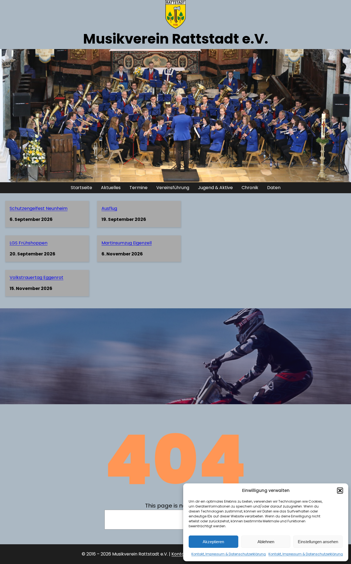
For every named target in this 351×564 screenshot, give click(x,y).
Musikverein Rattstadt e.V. (175, 39)
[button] (340, 490)
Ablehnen (265, 541)
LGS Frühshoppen (28, 243)
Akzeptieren (213, 541)
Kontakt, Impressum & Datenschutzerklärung (228, 554)
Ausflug (109, 208)
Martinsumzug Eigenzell (126, 243)
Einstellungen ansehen (318, 541)
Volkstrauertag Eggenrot (36, 277)
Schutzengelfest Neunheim (38, 208)
